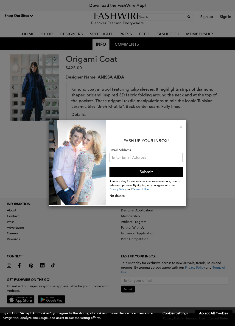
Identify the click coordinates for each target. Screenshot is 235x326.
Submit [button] (146, 171)
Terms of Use (140, 189)
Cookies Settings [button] (175, 313)
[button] (117, 316)
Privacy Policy (117, 189)
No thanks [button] (117, 196)
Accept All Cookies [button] (213, 313)
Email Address (120, 150)
